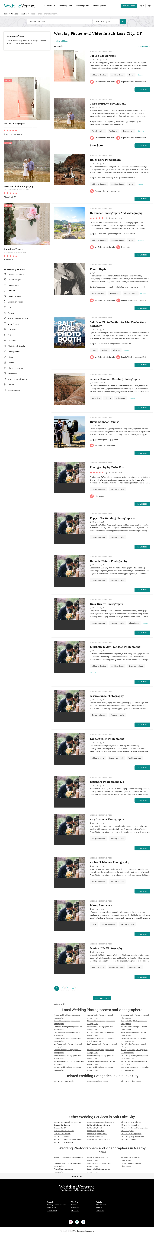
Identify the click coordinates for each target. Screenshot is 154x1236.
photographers (14, 351)
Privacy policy (52, 1210)
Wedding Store (82, 6)
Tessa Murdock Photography (108, 103)
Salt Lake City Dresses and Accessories (100, 1122)
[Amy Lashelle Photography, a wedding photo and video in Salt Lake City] (69, 833)
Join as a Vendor (129, 6)
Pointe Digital (98, 269)
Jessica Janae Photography (107, 696)
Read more (142, 89)
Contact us (100, 1210)
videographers (14, 390)
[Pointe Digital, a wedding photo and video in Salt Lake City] (69, 288)
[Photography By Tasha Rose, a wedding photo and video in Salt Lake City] (69, 485)
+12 (140, 131)
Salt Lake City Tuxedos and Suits (98, 1139)
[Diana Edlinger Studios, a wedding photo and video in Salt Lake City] (69, 437)
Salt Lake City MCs (127, 1131)
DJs (9, 307)
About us (99, 1207)
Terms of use (51, 1207)
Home (6, 14)
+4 (126, 350)
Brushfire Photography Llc (107, 781)
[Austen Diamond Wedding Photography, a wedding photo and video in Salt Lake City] (69, 392)
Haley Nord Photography (105, 159)
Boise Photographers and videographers (68, 1157)
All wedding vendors (19, 14)
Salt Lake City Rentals (95, 1136)
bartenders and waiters (17, 274)
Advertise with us (102, 1205)
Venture (19, 5)
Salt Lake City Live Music (95, 1131)
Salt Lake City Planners (62, 1136)
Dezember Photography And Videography (116, 213)
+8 (140, 75)
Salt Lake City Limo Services (64, 1131)
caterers (11, 290)
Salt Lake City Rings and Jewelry (132, 1136)
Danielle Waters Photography (108, 561)
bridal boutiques (15, 279)
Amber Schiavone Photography (109, 862)
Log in (141, 6)
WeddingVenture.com (83, 1231)
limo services (13, 324)
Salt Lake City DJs (60, 1128)
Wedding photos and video (101, 51)
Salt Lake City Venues (128, 1139)
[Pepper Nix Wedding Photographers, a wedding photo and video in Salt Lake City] (69, 532)
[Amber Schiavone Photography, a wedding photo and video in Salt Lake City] (69, 876)
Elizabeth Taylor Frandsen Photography (115, 647)
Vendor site (75, 1210)
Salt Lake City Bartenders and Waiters (67, 1122)
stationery (12, 373)
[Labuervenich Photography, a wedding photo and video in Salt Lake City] (69, 752)
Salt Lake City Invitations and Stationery (68, 1139)
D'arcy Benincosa (101, 905)
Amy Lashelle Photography (107, 819)
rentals (11, 362)
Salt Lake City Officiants (62, 1134)
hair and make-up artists (18, 318)
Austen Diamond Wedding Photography (115, 379)
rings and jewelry (15, 368)
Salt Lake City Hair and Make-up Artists (134, 1128)
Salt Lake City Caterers (62, 1125)
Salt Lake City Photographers (97, 1081)
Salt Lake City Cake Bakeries (131, 1122)
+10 (131, 398)
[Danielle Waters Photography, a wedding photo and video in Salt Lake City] (69, 574)
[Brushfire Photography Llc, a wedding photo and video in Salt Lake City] (69, 793)
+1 (145, 623)
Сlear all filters (62, 41)
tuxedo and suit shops (17, 379)
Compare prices (102, 998)
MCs (9, 335)
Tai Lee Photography (103, 55)
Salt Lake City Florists (95, 1128)
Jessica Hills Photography (106, 948)
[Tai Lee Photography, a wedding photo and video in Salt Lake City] (69, 72)
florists (11, 313)
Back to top (77, 1176)
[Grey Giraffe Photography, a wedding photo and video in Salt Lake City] (69, 617)
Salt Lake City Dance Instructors (98, 1125)
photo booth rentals (16, 346)
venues (11, 385)
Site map (74, 1205)
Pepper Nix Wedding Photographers (112, 518)
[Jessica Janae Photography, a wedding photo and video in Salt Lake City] (69, 709)
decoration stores (15, 302)
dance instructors (15, 296)
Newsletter (75, 1207)
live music (12, 329)
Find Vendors (49, 6)
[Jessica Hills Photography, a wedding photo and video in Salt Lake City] (69, 962)
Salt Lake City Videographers (131, 1081)
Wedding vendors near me (56, 1205)
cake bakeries (13, 285)
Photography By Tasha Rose (107, 467)
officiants (12, 340)
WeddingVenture (77, 1187)
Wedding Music (99, 6)
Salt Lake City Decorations (130, 1125)
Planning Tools (65, 6)
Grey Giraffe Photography (106, 604)
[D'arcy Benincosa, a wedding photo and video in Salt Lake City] (69, 919)
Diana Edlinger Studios (104, 422)
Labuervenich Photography (107, 738)
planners (11, 357)
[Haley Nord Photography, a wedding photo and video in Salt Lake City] (69, 178)
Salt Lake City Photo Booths (64, 1081)
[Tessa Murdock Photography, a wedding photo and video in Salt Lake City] (69, 124)
